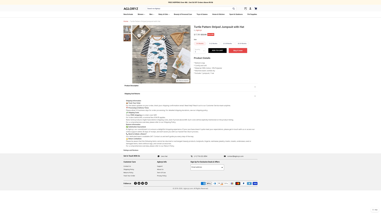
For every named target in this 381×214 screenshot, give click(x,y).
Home (126, 21)
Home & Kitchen (218, 14)
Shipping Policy (129, 169)
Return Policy (169, 146)
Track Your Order (129, 176)
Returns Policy (128, 172)
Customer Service (212, 105)
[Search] (233, 9)
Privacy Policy (161, 176)
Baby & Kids (163, 14)
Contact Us (127, 166)
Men (151, 14)
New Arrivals (128, 14)
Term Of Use (161, 172)
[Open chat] (245, 8)
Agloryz (199, 30)
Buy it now (237, 51)
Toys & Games (202, 14)
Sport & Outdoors (236, 14)
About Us (160, 169)
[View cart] (255, 8)
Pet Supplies (252, 14)
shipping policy (201, 110)
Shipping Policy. (170, 122)
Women (141, 14)
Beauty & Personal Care (183, 14)
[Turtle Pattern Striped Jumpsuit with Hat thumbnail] (127, 29)
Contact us (158, 136)
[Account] (250, 8)
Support (160, 166)
